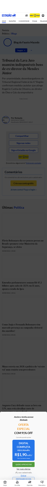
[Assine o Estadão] (35, 15)
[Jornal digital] (27, 15)
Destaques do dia (23, 479)
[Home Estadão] (9, 15)
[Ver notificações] (43, 15)
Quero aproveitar (24, 465)
